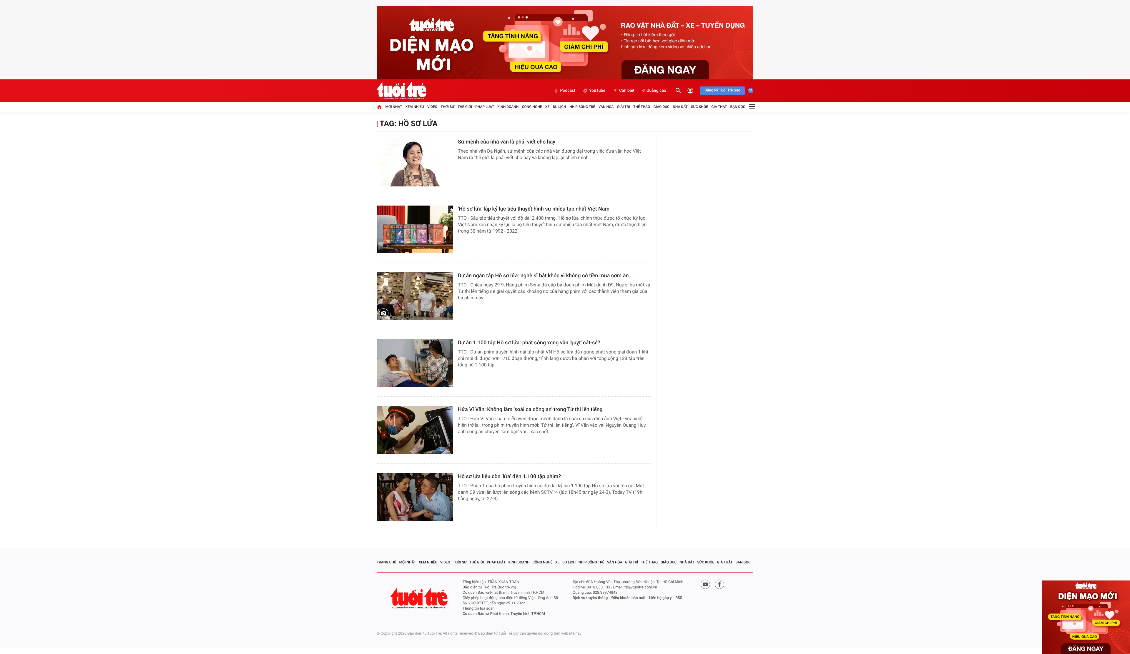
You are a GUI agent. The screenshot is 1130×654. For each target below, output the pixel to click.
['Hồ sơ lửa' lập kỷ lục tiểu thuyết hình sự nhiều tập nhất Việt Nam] (415, 229)
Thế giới (465, 107)
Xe (547, 107)
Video (432, 107)
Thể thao (641, 107)
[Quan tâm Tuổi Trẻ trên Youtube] (705, 584)
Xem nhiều (415, 107)
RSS (678, 598)
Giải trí (623, 107)
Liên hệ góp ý (660, 598)
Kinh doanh (508, 107)
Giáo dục (661, 107)
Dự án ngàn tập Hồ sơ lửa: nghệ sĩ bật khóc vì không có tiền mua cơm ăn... (545, 276)
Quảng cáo (656, 90)
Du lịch (559, 107)
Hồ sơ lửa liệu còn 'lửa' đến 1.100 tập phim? (509, 476)
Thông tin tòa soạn (479, 608)
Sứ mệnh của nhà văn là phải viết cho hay (506, 142)
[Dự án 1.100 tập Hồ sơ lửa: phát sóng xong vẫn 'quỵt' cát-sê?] (415, 363)
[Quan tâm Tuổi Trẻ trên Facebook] (719, 584)
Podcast (567, 90)
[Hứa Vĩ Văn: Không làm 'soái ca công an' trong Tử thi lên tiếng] (415, 430)
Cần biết (626, 90)
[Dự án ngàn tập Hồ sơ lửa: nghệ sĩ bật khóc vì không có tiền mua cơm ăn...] (415, 296)
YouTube (597, 90)
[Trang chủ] (379, 107)
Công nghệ (532, 107)
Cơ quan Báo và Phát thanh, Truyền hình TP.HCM (504, 614)
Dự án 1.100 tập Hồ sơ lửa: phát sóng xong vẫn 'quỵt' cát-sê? (529, 343)
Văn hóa (606, 107)
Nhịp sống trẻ (582, 107)
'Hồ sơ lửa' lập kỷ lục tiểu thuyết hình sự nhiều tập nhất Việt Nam (533, 209)
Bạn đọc (737, 107)
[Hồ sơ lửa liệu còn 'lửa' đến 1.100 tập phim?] (415, 497)
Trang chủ (386, 562)
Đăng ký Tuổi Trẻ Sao (722, 90)
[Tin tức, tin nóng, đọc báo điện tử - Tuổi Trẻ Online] (401, 90)
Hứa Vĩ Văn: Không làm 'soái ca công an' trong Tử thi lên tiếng (530, 409)
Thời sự (447, 107)
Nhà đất (680, 107)
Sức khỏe (699, 107)
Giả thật (719, 107)
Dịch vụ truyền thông (590, 598)
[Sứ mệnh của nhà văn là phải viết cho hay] (415, 162)
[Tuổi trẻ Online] (419, 598)
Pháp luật (484, 107)
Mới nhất (393, 107)
